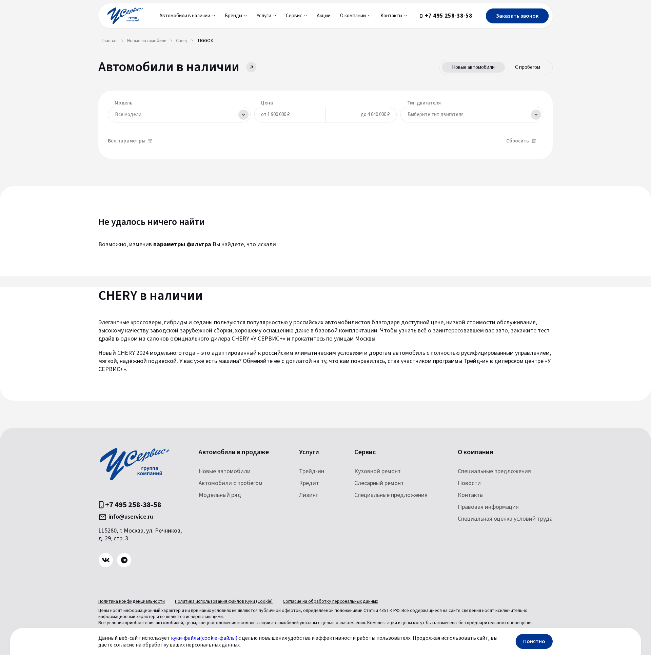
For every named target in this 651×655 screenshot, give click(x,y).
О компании (475, 452)
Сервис (365, 452)
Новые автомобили (473, 67)
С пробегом (527, 67)
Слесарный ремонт (379, 483)
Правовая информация (488, 507)
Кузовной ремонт (377, 471)
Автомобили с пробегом (230, 483)
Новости (469, 483)
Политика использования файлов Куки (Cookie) (224, 601)
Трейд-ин (311, 471)
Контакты (471, 495)
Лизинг (308, 495)
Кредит (309, 483)
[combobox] (179, 114)
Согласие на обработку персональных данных (330, 601)
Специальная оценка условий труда (505, 519)
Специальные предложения (391, 495)
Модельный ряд (220, 495)
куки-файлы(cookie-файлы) (204, 638)
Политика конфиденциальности (131, 601)
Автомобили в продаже (234, 452)
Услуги (309, 452)
